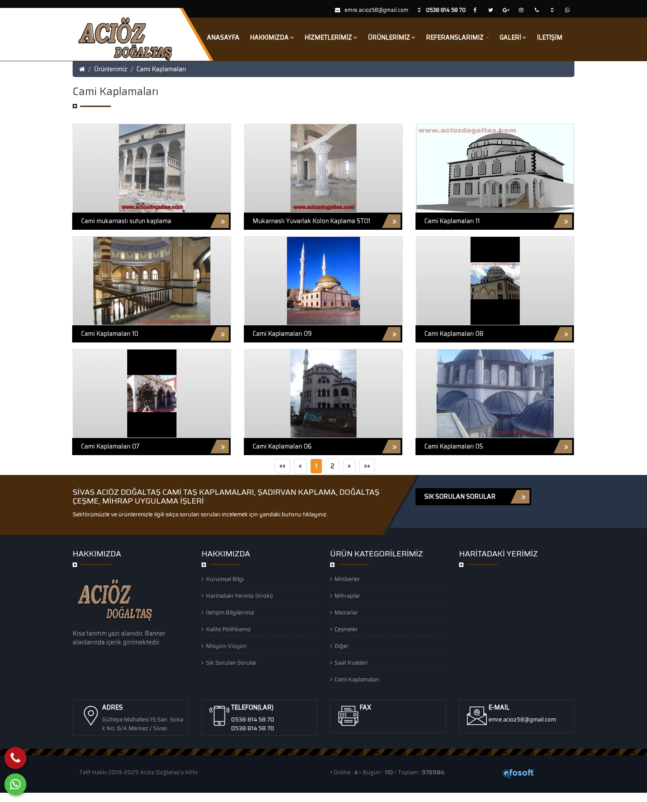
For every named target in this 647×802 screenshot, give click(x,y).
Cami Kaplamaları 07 (110, 446)
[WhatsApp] (15, 784)
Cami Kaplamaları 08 (454, 333)
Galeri (510, 37)
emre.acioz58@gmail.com (376, 10)
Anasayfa (223, 37)
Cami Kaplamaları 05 (453, 446)
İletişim (549, 37)
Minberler (347, 579)
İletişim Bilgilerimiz (230, 612)
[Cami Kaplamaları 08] (495, 280)
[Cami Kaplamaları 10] (152, 280)
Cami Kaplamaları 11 (452, 221)
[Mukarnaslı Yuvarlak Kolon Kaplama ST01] (323, 168)
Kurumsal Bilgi (225, 579)
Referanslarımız (455, 37)
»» (367, 466)
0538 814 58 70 (252, 719)
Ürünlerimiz (389, 37)
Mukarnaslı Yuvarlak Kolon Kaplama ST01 (311, 221)
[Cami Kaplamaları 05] (495, 393)
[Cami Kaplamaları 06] (323, 393)
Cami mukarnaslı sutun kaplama (126, 221)
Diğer (342, 646)
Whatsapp (62, 797)
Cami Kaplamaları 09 (282, 333)
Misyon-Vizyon (226, 646)
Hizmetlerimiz (328, 37)
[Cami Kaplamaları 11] (495, 168)
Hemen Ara (23, 797)
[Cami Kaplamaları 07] (151, 393)
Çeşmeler (346, 629)
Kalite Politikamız (228, 629)
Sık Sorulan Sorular (231, 662)
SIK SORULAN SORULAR (460, 496)
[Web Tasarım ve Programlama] (518, 773)
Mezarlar (346, 612)
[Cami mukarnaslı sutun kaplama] (152, 168)
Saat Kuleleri (351, 662)
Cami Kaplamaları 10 (109, 333)
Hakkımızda (269, 37)
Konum (92, 797)
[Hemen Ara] (15, 758)
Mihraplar (347, 595)
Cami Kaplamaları (161, 69)
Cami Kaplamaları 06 (282, 446)
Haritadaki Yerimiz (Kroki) (239, 595)
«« (282, 466)
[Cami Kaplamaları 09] (323, 280)
